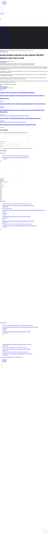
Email (1, 146)
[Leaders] (2, 13)
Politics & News (6, 28)
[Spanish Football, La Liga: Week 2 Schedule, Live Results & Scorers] (4, 214)
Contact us (4, 2)
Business (4, 29)
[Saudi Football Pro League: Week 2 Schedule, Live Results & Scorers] (9, 342)
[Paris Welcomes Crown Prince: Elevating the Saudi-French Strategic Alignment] (17, 223)
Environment (7, 33)
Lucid (1, 86)
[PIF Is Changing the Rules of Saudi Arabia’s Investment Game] (13, 122)
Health (6, 42)
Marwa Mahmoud (3, 61)
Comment (2, 141)
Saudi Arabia (5, 86)
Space (6, 34)
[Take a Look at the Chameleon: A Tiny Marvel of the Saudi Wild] (14, 347)
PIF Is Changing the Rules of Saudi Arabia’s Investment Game (18, 125)
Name (1, 143)
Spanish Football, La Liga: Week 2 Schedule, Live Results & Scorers (16, 216)
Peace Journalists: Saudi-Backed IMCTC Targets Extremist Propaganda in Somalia (20, 327)
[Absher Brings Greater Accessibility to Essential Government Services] (15, 351)
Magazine (4, 3)
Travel (4, 31)
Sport (3, 30)
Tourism (6, 35)
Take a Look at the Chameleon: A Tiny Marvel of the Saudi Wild (16, 349)
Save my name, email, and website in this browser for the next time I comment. (17, 148)
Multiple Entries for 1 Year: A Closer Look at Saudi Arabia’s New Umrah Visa (18, 205)
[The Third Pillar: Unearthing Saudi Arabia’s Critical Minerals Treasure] (14, 115)
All (5, 32)
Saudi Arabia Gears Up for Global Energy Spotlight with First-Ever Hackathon (22, 104)
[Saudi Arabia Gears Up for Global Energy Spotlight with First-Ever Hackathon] (1, 101)
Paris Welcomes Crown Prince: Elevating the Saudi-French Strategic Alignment (19, 225)
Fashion (6, 40)
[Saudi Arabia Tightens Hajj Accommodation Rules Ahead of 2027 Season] (3, 219)
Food (6, 41)
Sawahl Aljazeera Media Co (8, 357)
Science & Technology (8, 43)
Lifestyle (4, 37)
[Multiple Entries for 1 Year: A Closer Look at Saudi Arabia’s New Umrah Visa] (16, 203)
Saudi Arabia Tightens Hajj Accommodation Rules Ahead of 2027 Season (18, 221)
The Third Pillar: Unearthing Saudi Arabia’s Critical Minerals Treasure (20, 118)
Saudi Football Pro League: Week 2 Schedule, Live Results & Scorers (16, 344)
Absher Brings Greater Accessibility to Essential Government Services (17, 353)
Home (3, 26)
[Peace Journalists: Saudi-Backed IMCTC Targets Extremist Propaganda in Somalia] (17, 325)
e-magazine (6, 51)
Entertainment (7, 39)
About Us (4, 1)
